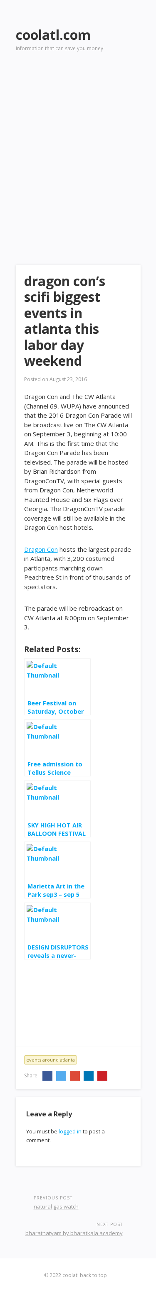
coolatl (70, 1275)
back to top (94, 1275)
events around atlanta (50, 1060)
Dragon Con (41, 549)
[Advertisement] (78, 147)
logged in (70, 1131)
